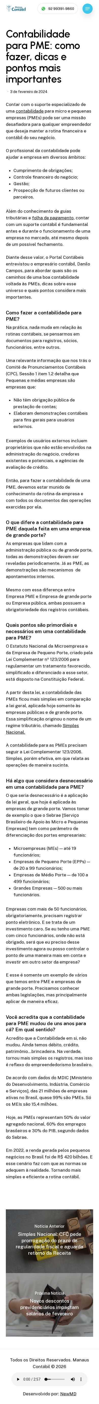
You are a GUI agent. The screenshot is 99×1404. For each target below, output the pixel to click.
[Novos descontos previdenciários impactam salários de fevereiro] (49, 1305)
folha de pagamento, (53, 217)
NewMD (68, 1393)
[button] (87, 8)
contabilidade (30, 111)
